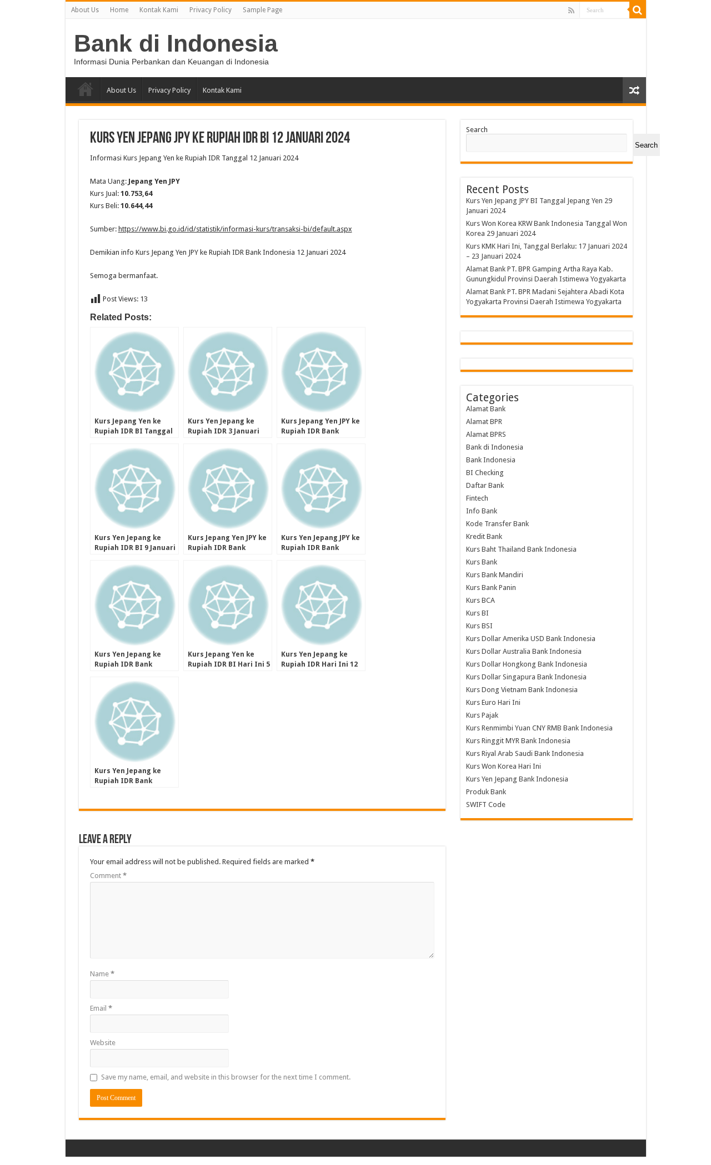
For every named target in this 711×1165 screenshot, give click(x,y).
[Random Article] (634, 90)
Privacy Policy (210, 10)
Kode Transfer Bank (497, 524)
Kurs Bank (481, 562)
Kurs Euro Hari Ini (493, 702)
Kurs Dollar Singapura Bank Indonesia (526, 677)
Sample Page (262, 10)
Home (119, 10)
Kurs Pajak (482, 715)
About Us (85, 10)
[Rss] (571, 10)
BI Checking (485, 472)
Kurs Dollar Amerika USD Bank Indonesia (530, 638)
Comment (108, 875)
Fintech (477, 498)
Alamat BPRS (486, 434)
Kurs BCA (480, 600)
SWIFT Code (485, 804)
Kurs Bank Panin (491, 587)
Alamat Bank (485, 409)
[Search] (637, 10)
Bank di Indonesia (176, 43)
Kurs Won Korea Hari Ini (503, 766)
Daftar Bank (485, 485)
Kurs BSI (479, 626)
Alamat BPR (484, 421)
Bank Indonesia (490, 460)
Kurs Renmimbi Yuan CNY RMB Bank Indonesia (539, 728)
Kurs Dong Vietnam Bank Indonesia (522, 689)
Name (102, 974)
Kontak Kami (158, 10)
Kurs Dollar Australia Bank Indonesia (524, 651)
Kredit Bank (484, 536)
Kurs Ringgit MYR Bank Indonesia (518, 741)
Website (103, 1042)
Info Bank (481, 511)
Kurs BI (477, 613)
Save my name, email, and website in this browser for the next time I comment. (226, 1077)
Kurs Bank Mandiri (494, 575)
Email (101, 1008)
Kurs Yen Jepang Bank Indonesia (517, 779)
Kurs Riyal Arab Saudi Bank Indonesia (525, 753)
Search (477, 129)
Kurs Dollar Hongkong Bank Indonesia (526, 664)
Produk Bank (486, 792)
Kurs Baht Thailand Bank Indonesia (521, 549)
